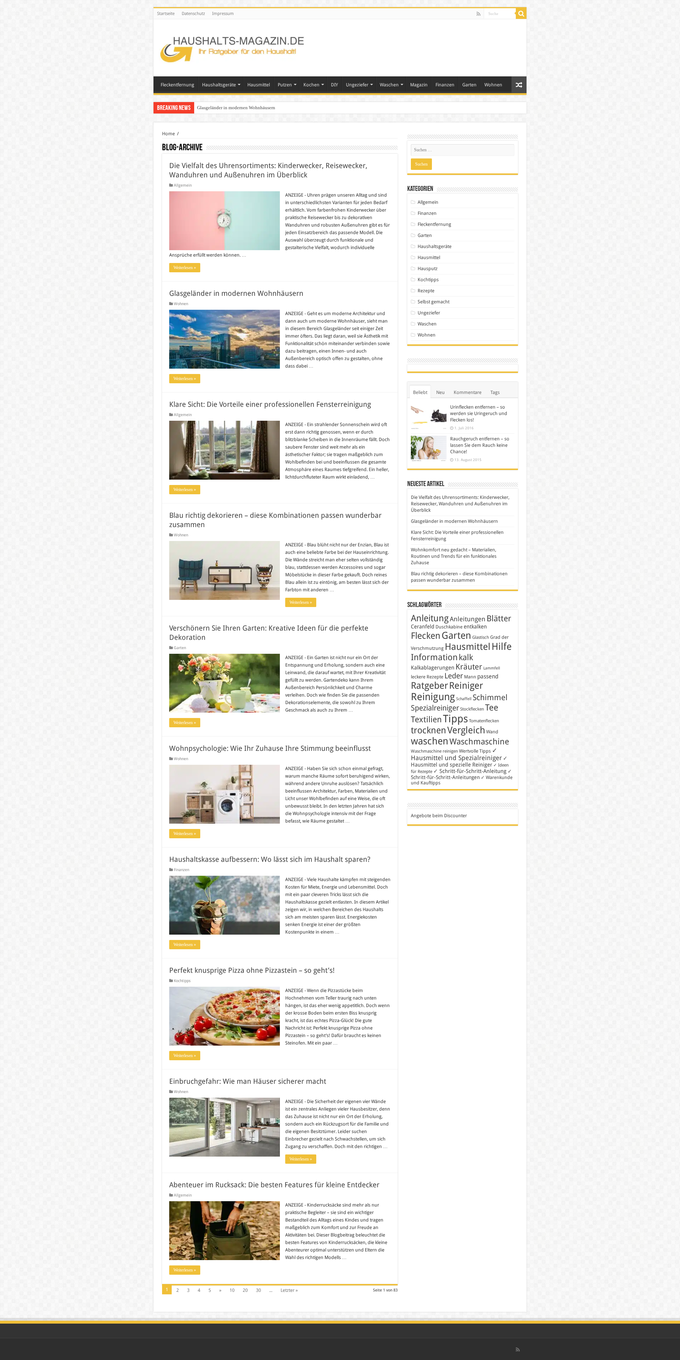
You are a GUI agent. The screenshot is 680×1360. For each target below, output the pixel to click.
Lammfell (491, 668)
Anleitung (430, 618)
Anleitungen (467, 619)
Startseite (166, 13)
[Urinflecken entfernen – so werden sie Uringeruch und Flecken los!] (429, 416)
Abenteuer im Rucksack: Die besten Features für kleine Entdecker (274, 1184)
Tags (495, 392)
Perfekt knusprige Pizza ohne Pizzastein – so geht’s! (251, 970)
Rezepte (426, 290)
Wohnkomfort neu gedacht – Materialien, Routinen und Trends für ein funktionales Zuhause (454, 556)
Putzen (285, 84)
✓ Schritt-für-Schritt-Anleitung (470, 771)
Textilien (426, 719)
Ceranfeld (422, 626)
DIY (334, 84)
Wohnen (493, 84)
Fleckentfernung (177, 84)
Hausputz (428, 268)
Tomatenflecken (484, 720)
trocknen (428, 730)
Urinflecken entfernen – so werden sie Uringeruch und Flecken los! (478, 413)
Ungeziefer (357, 84)
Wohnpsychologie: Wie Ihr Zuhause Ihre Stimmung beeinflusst (270, 748)
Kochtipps (182, 981)
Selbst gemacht (433, 301)
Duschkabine (449, 627)
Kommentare (468, 392)
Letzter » (289, 1290)
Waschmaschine (479, 741)
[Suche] (521, 13)
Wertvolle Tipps (475, 751)
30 (258, 1290)
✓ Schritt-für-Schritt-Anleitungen (461, 774)
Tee (491, 708)
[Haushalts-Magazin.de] (233, 46)
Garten (469, 84)
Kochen (311, 84)
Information (434, 657)
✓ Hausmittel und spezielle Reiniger (459, 761)
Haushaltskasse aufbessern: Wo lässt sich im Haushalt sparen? (270, 859)
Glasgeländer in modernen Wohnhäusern (236, 107)
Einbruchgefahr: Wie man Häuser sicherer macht (247, 1081)
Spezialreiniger (435, 708)
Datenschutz (193, 13)
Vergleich (466, 730)
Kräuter (468, 666)
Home (168, 133)
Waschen (389, 84)
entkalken (475, 626)
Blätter (499, 618)
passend (487, 676)
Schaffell (464, 699)
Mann (470, 676)
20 (245, 1290)
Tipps (455, 719)
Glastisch (480, 637)
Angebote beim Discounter (439, 815)
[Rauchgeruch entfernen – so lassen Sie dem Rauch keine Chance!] (429, 449)
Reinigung (433, 697)
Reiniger (466, 685)
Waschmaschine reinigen (434, 751)
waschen (429, 741)
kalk (466, 657)
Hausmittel (258, 84)
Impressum (223, 13)
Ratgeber (429, 685)
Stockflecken (472, 709)
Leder (453, 675)
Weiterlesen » (184, 267)
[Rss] (478, 14)
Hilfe (502, 646)
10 (232, 1290)
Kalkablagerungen (432, 667)
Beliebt (420, 392)
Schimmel (490, 697)
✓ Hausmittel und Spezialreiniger (456, 754)
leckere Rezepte (427, 676)
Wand (492, 731)
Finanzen (444, 84)
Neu (440, 392)
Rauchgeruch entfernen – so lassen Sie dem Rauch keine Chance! (479, 445)
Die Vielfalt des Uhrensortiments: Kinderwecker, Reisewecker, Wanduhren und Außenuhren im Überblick (460, 504)
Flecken (425, 635)
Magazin (419, 84)
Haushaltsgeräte (219, 84)
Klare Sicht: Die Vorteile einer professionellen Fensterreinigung (270, 404)
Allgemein (183, 185)
